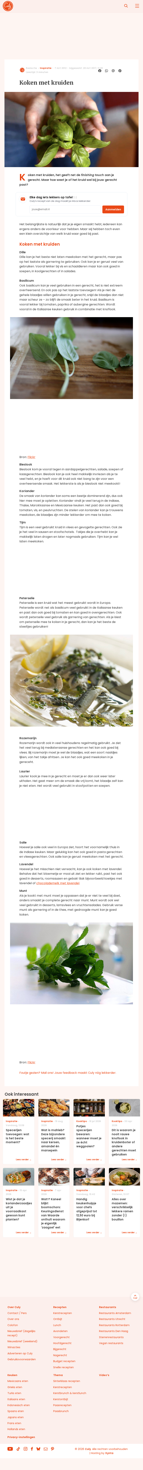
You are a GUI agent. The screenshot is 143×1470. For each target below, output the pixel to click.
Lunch (57, 1325)
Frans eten (14, 1423)
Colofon (12, 1325)
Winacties (13, 1347)
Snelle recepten (63, 1367)
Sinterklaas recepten (66, 1381)
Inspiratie (45, 68)
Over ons (13, 1319)
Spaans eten (15, 1411)
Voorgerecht (61, 1337)
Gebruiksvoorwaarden (21, 1359)
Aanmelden (113, 209)
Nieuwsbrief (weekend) (22, 1341)
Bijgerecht (59, 1349)
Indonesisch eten (18, 1405)
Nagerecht (60, 1355)
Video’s (104, 1375)
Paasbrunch (61, 1411)
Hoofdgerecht (62, 1343)
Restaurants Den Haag (113, 1331)
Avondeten (60, 1331)
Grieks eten (14, 1387)
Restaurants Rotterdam (114, 1325)
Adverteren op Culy (20, 1353)
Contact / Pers (17, 1313)
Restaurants (107, 1307)
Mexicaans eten (17, 1381)
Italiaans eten (16, 1399)
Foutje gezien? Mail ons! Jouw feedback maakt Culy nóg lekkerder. (67, 1073)
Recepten (59, 1307)
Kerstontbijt (60, 1399)
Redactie (31, 68)
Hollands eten (16, 1429)
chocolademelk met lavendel (57, 883)
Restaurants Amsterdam (115, 1313)
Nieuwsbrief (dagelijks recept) (21, 1333)
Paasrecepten (62, 1405)
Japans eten (15, 1417)
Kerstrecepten (62, 1313)
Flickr (31, 457)
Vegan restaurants (111, 1343)
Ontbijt (57, 1319)
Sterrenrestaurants (111, 1337)
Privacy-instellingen (21, 1437)
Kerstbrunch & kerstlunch (69, 1393)
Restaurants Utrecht (112, 1319)
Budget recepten (64, 1361)
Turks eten (14, 1393)
